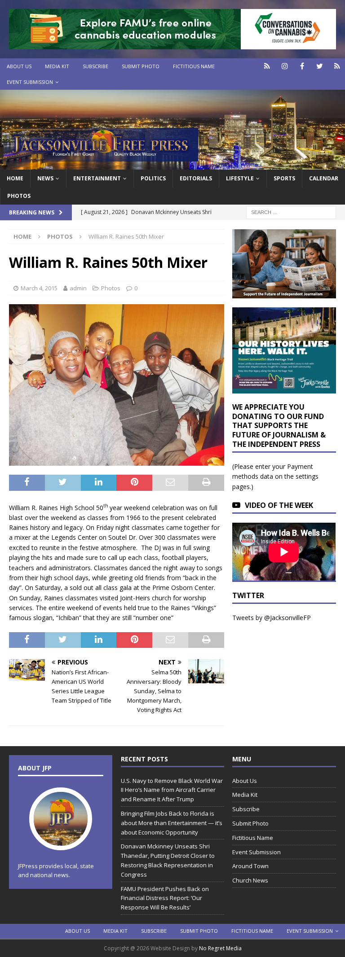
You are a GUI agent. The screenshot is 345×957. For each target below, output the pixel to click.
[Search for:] (291, 211)
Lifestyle (240, 178)
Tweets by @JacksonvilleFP (271, 617)
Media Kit (57, 66)
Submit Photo (140, 66)
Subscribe (95, 66)
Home (15, 178)
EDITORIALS (196, 178)
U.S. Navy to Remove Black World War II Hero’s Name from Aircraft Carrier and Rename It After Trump (172, 790)
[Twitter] (319, 66)
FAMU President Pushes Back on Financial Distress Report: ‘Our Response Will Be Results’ (165, 898)
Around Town (250, 866)
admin (78, 288)
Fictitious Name (194, 66)
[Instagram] (284, 66)
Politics (153, 178)
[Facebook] (302, 66)
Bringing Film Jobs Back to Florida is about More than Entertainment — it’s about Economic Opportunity (171, 822)
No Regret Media (220, 948)
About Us (19, 66)
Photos (19, 196)
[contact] (267, 66)
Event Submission (30, 82)
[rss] (337, 66)
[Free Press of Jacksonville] (172, 164)
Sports (284, 178)
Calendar (323, 178)
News (45, 178)
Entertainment (97, 178)
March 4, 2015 (39, 288)
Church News (250, 880)
